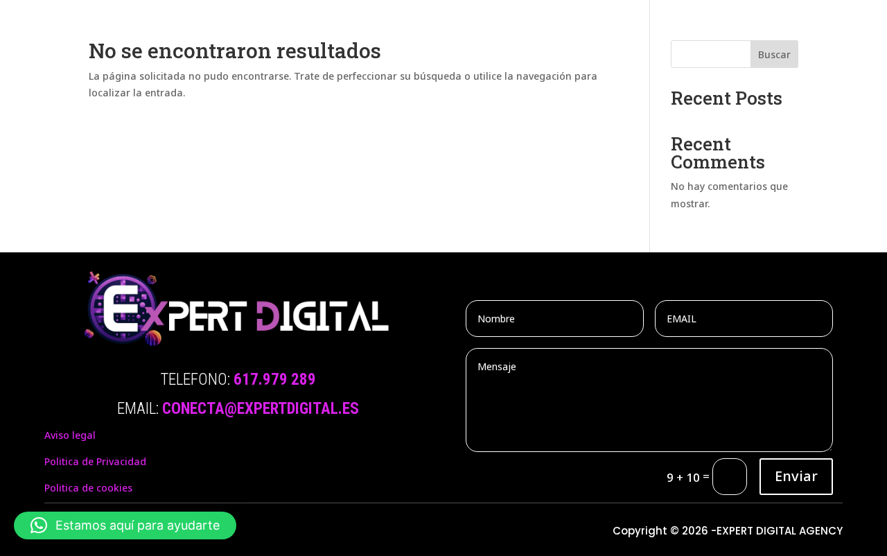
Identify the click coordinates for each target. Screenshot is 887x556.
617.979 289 (275, 379)
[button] (125, 525)
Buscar (774, 54)
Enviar (796, 476)
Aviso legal (70, 435)
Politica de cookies (88, 487)
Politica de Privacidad (95, 461)
